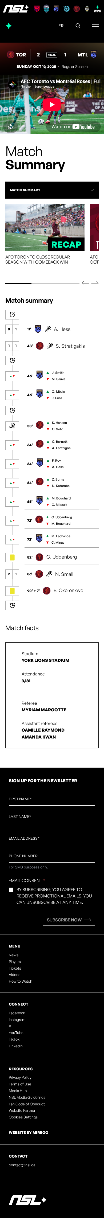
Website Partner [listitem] (22, 1110)
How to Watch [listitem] (20, 981)
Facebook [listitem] (17, 1013)
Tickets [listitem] (15, 968)
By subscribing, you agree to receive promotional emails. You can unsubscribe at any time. (54, 896)
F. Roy (56, 460)
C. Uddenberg (61, 517)
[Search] (78, 25)
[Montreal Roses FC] (56, 9)
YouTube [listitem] (16, 1033)
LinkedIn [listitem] (16, 1046)
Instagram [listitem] (17, 1020)
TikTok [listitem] (14, 1039)
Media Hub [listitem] (18, 1091)
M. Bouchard (61, 498)
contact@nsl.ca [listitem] (22, 1165)
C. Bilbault (59, 505)
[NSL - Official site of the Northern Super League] (16, 9)
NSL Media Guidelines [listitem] (27, 1097)
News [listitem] (13, 955)
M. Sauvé (58, 379)
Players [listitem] (15, 961)
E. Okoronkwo (68, 590)
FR (61, 25)
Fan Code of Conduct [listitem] (27, 1104)
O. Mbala (58, 391)
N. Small (64, 574)
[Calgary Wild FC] (36, 9)
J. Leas (57, 398)
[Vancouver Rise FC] (87, 9)
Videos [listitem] (14, 975)
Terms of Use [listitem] (20, 1084)
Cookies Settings (23, 1117)
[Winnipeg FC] (97, 9)
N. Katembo (61, 486)
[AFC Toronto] (76, 9)
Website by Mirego (28, 1132)
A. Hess (62, 329)
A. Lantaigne (61, 448)
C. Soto (57, 429)
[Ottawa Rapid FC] (66, 9)
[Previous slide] (85, 283)
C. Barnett (59, 442)
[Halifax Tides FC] (46, 9)
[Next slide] (95, 283)
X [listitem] (10, 1026)
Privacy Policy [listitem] (20, 1077)
